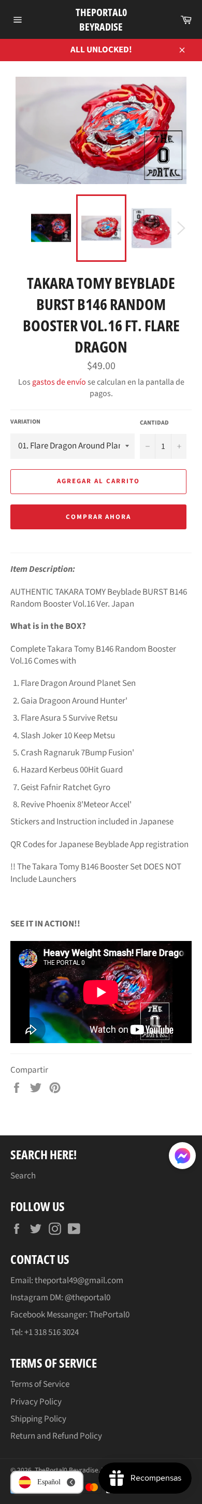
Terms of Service (39, 1384)
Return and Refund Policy (56, 1436)
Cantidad (154, 423)
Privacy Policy (36, 1402)
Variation (25, 422)
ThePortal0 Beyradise (101, 19)
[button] (182, 1157)
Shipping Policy (38, 1419)
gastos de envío (59, 382)
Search (23, 1176)
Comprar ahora (98, 517)
